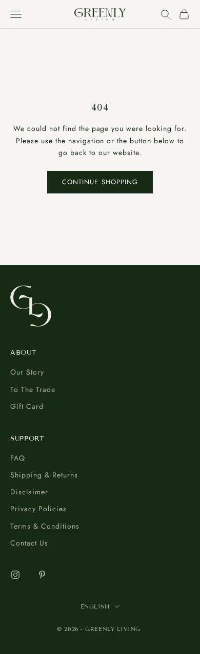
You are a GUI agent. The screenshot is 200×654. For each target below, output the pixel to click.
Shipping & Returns (44, 475)
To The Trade (32, 389)
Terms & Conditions (44, 526)
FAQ (17, 458)
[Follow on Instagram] (15, 575)
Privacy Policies (38, 509)
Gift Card (27, 406)
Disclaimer (29, 492)
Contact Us (29, 543)
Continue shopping (100, 182)
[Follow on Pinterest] (42, 575)
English (95, 606)
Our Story (27, 372)
